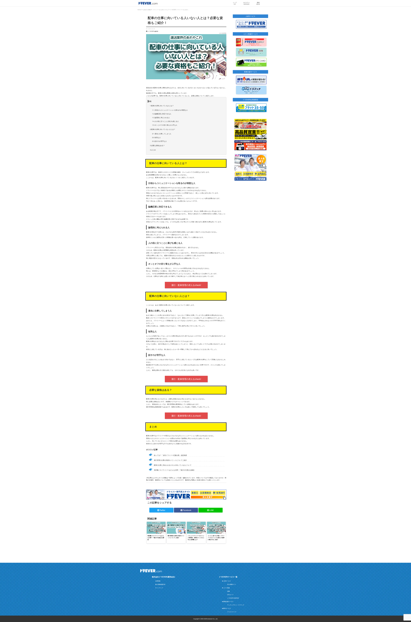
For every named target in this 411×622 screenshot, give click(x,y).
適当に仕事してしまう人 (163, 134)
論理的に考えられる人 (162, 117)
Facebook (186, 510)
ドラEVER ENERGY (233, 598)
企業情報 (157, 581)
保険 (228, 591)
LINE (211, 510)
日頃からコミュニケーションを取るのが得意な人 (171, 110)
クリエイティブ (231, 612)
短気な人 (158, 137)
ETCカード (230, 594)
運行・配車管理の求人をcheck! (186, 285)
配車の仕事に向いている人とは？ (162, 106)
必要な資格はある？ (158, 145)
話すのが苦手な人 (161, 141)
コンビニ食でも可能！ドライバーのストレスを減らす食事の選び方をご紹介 (216, 537)
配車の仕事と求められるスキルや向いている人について (172, 465)
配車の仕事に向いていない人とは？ (163, 129)
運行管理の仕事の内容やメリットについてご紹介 (170, 460)
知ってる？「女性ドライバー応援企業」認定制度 (170, 455)
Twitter (162, 510)
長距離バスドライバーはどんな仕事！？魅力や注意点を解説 (174, 470)
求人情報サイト (231, 584)
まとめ (153, 150)
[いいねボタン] (224, 80)
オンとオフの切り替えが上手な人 (166, 125)
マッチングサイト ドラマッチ (235, 605)
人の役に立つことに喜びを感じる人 (167, 121)
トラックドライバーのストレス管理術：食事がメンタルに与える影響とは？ (196, 537)
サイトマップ (159, 588)
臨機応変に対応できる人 (163, 114)
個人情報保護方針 (160, 584)
